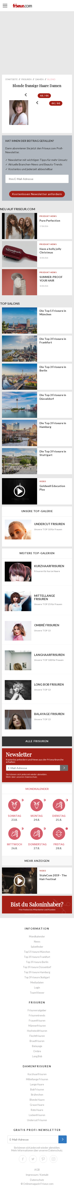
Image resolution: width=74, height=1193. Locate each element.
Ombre (37, 1051)
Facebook (23, 1159)
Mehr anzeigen (37, 860)
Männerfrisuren (37, 1025)
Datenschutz (31, 777)
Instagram (53, 1159)
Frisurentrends (37, 1015)
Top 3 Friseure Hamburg (37, 972)
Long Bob (37, 1056)
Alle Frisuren (37, 741)
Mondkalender (37, 936)
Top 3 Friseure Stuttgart (37, 977)
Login (37, 987)
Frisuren (37, 1002)
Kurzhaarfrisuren (37, 1074)
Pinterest (43, 1159)
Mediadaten (37, 982)
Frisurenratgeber (37, 1010)
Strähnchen (37, 1094)
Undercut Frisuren (37, 1120)
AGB (37, 1169)
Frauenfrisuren (37, 1020)
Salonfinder (37, 946)
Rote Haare (37, 1110)
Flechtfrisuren (37, 1035)
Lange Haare (37, 1084)
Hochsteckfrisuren (37, 1030)
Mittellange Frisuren (37, 1079)
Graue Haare (37, 1104)
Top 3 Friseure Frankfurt (37, 957)
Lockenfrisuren (37, 1115)
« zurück (25, 95)
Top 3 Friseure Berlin (37, 962)
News (37, 941)
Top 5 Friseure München (37, 951)
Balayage (37, 1046)
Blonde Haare (37, 1099)
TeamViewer (37, 992)
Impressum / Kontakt (37, 1174)
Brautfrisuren (37, 1041)
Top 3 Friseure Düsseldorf (37, 967)
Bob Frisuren (37, 1089)
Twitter (33, 1159)
